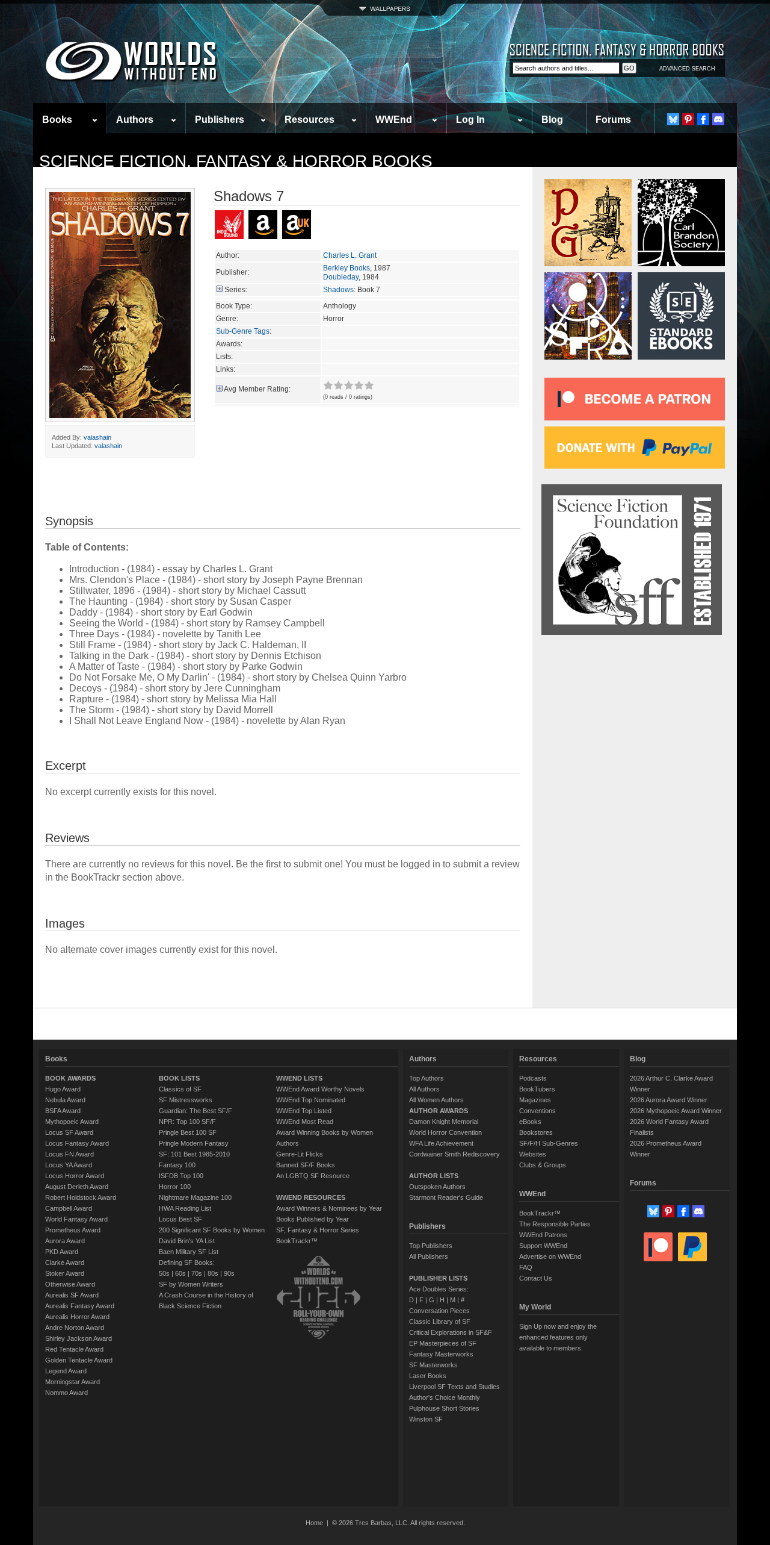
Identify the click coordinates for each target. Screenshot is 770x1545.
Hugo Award (63, 1089)
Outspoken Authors (437, 1186)
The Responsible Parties (555, 1224)
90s (229, 1273)
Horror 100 (175, 1186)
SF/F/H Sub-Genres (548, 1143)
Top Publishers (430, 1245)
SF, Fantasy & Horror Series (317, 1230)
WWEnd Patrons (543, 1234)
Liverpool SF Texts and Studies (454, 1386)
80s (213, 1273)
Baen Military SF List (188, 1251)
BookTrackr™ (297, 1240)
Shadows (338, 290)
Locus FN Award (69, 1154)
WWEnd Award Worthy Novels (320, 1089)
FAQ (525, 1267)
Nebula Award (65, 1099)
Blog (552, 119)
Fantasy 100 (177, 1165)
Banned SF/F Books (305, 1165)
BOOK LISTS (179, 1078)
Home (314, 1522)
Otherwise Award (70, 1284)
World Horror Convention (445, 1132)
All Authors (424, 1089)
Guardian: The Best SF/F (195, 1110)
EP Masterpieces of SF (442, 1343)
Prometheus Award (72, 1230)
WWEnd (393, 119)
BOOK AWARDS (70, 1078)
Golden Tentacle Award (78, 1360)
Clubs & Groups (542, 1165)
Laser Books (427, 1375)
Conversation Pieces (439, 1310)
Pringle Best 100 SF (188, 1132)
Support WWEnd (543, 1245)
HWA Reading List (185, 1208)
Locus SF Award (69, 1132)
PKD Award (61, 1251)
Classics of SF (180, 1089)
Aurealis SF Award (72, 1295)
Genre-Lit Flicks (299, 1154)
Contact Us (535, 1278)
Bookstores (536, 1132)
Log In (470, 119)
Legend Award (66, 1371)
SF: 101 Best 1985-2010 (194, 1154)
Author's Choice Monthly (444, 1397)
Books (57, 119)
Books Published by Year (312, 1219)
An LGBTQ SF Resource (313, 1175)
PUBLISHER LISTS (438, 1278)
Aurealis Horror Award (77, 1316)
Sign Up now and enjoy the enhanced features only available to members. (558, 1337)
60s (180, 1273)
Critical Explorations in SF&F (450, 1332)
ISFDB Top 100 (181, 1175)
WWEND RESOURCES (310, 1197)
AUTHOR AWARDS (438, 1110)
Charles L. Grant (350, 255)
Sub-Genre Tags (243, 331)
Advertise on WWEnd (550, 1256)
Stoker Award (64, 1273)
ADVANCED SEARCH (687, 69)
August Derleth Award (76, 1186)
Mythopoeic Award (72, 1121)
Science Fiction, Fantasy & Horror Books (236, 161)
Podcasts (533, 1078)
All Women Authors (436, 1099)
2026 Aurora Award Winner (668, 1099)
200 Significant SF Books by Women (212, 1230)
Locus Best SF (180, 1219)
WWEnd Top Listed (303, 1110)
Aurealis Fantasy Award (79, 1305)
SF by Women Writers (191, 1284)
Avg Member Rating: (257, 389)
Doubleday (341, 277)
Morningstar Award (72, 1381)
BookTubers (537, 1089)
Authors (134, 119)
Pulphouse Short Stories (444, 1408)
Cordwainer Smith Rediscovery (454, 1154)
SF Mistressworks (185, 1099)
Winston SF (426, 1419)
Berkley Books (346, 268)
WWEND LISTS (299, 1078)
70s (196, 1273)
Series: (235, 290)
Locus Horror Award (74, 1175)
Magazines (535, 1099)
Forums (613, 119)
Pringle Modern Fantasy (194, 1143)
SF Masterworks (433, 1365)
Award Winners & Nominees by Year (329, 1208)
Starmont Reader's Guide (446, 1197)
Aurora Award (65, 1240)
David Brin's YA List (187, 1240)
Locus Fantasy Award (77, 1143)
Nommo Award (66, 1392)
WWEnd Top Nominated (310, 1099)
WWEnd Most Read (304, 1121)
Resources (309, 119)
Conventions (537, 1110)
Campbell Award (68, 1208)
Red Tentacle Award (74, 1349)
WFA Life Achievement (441, 1143)
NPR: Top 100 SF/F (187, 1121)
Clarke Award (64, 1262)
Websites (532, 1154)
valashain (97, 437)
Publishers (219, 119)
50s (164, 1273)
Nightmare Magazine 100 (195, 1197)
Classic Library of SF (439, 1321)
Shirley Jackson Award (78, 1338)
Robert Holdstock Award (80, 1197)
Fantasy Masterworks (441, 1354)
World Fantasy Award (76, 1219)
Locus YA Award (68, 1165)
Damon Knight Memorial (443, 1121)
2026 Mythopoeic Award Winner (676, 1110)
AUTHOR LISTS (433, 1175)
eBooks (530, 1121)
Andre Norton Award (74, 1327)
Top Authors (426, 1078)
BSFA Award (63, 1110)
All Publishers (428, 1256)
